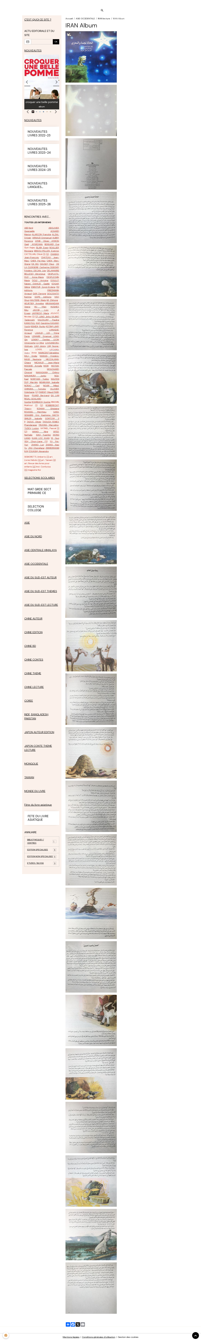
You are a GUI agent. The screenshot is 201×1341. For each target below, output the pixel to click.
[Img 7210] (91, 270)
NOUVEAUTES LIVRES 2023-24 (39, 151)
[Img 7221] (91, 859)
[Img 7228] (91, 1234)
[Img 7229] (91, 1287)
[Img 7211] (91, 324)
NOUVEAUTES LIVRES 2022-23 (39, 133)
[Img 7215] (91, 538)
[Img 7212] (91, 377)
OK (56, 41)
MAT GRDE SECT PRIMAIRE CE (39, 491)
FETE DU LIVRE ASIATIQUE (38, 818)
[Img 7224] (91, 1020)
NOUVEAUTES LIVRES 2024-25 (39, 168)
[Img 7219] (91, 752)
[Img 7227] (91, 1180)
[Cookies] (6, 1335)
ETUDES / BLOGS (41, 863)
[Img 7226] (91, 1127)
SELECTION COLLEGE (36, 508)
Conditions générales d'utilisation (98, 1337)
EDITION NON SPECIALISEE (41, 856)
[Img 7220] (91, 806)
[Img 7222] (91, 913)
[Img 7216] (91, 591)
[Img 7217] (91, 645)
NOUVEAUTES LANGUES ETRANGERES (37, 185)
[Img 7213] (91, 431)
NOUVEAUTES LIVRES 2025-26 (39, 202)
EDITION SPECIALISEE (41, 849)
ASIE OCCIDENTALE (85, 18)
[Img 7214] (91, 484)
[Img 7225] (91, 1073)
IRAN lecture (104, 18)
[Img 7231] (91, 56)
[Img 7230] (91, 110)
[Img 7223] (91, 966)
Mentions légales (71, 1337)
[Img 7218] (91, 699)
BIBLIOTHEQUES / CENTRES (41, 841)
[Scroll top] (195, 1335)
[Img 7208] (91, 163)
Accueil (69, 18)
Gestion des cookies (128, 1337)
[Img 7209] (91, 217)
